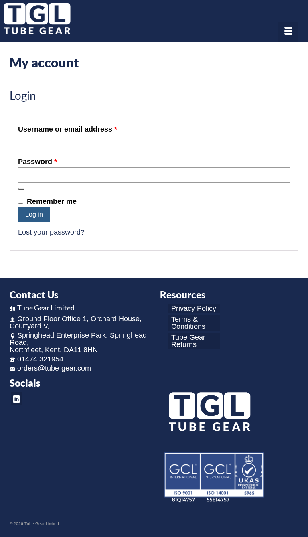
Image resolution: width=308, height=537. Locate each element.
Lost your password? (51, 232)
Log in (34, 214)
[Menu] (288, 32)
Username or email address (83, 129)
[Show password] (21, 189)
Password (53, 161)
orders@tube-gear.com (54, 368)
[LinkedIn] (16, 398)
